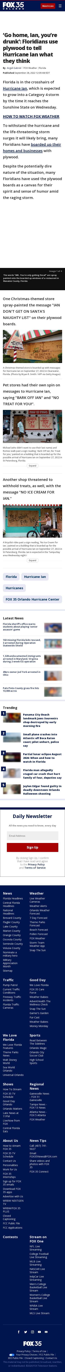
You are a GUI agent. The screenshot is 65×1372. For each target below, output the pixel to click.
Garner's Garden (39, 1013)
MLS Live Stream (39, 1313)
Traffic (8, 980)
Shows (8, 1084)
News (7, 893)
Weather (37, 893)
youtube (39, 1332)
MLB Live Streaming (36, 1263)
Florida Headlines (13, 898)
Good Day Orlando (9, 1102)
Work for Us (10, 1169)
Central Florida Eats (11, 1129)
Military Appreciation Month (10, 963)
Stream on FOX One (38, 1239)
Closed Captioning (9, 1217)
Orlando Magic (38, 1048)
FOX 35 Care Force (37, 991)
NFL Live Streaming (36, 1248)
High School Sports (37, 1061)
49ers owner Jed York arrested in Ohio (21, 673)
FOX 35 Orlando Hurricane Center (32, 599)
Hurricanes (14, 588)
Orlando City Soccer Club (37, 1054)
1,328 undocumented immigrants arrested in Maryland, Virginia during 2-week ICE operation (22, 658)
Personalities (10, 1165)
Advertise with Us (13, 1196)
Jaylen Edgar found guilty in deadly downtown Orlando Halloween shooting (42, 789)
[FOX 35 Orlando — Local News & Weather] (13, 5)
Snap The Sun (38, 950)
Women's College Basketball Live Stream (40, 1298)
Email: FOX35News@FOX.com (43, 1155)
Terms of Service (35, 867)
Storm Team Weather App (37, 944)
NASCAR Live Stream (37, 1270)
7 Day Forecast (38, 918)
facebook (19, 1332)
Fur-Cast (35, 1017)
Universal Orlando (13, 1075)
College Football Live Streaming (39, 1255)
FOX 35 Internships (9, 1175)
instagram (32, 1332)
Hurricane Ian (35, 576)
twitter (26, 1332)
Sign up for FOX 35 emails (12, 1183)
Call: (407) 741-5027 (38, 1147)
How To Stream (12, 1089)
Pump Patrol (10, 985)
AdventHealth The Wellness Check (40, 1002)
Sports (35, 1035)
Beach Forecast (39, 929)
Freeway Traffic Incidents (12, 998)
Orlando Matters (12, 1108)
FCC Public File (11, 1223)
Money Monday (39, 1026)
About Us (10, 1140)
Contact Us (9, 1160)
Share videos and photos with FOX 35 (40, 1164)
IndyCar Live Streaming (37, 1278)
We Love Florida (39, 985)
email (46, 1332)
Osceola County (12, 939)
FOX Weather (30, 68)
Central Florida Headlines (11, 904)
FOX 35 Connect (39, 1171)
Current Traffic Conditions (11, 991)
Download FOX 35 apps (12, 1190)
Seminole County (13, 943)
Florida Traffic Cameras (11, 1006)
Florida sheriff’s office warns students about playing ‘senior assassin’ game (20, 626)
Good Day (38, 980)
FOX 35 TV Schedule (9, 1095)
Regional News (37, 1086)
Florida (42, 68)
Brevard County (12, 918)
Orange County (12, 935)
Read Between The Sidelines (38, 1042)
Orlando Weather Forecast (40, 912)
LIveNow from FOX (11, 1122)
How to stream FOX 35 (12, 1147)
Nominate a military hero (10, 954)
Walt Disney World (10, 1061)
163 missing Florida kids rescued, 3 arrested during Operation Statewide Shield (22, 642)
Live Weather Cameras (37, 900)
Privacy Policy (36, 864)
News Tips (38, 1140)
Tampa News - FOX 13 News (38, 1106)
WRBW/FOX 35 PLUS (11, 1209)
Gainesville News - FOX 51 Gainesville (39, 1097)
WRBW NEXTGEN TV (13, 1202)
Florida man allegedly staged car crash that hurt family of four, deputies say (42, 773)
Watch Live (48, 6)
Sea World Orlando (9, 1069)
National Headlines (8, 912)
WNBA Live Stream (36, 1307)
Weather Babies (39, 997)
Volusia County (11, 948)
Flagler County (11, 922)
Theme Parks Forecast (37, 923)
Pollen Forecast (39, 934)
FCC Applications (12, 1227)
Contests (10, 1237)
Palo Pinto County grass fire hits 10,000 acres (21, 689)
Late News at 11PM (11, 1114)
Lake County (10, 926)
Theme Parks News (10, 1054)
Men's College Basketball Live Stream (38, 1287)
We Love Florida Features (12, 1046)
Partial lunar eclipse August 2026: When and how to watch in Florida (42, 757)
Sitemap (7, 970)
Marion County (11, 930)
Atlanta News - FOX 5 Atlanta (38, 1113)
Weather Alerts (38, 906)
